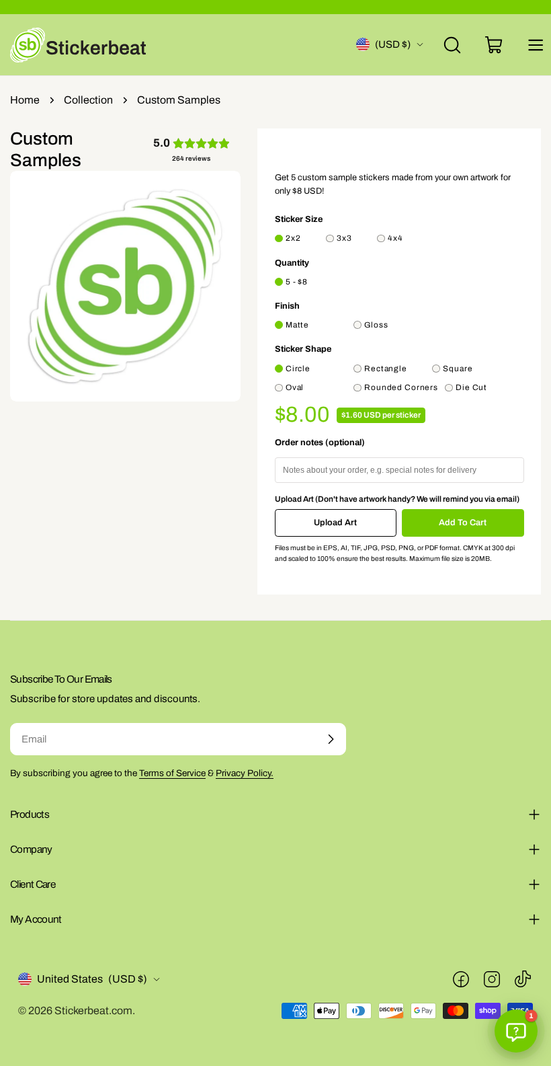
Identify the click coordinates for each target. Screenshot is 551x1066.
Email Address (219, 515)
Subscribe (275, 617)
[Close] (385, 404)
